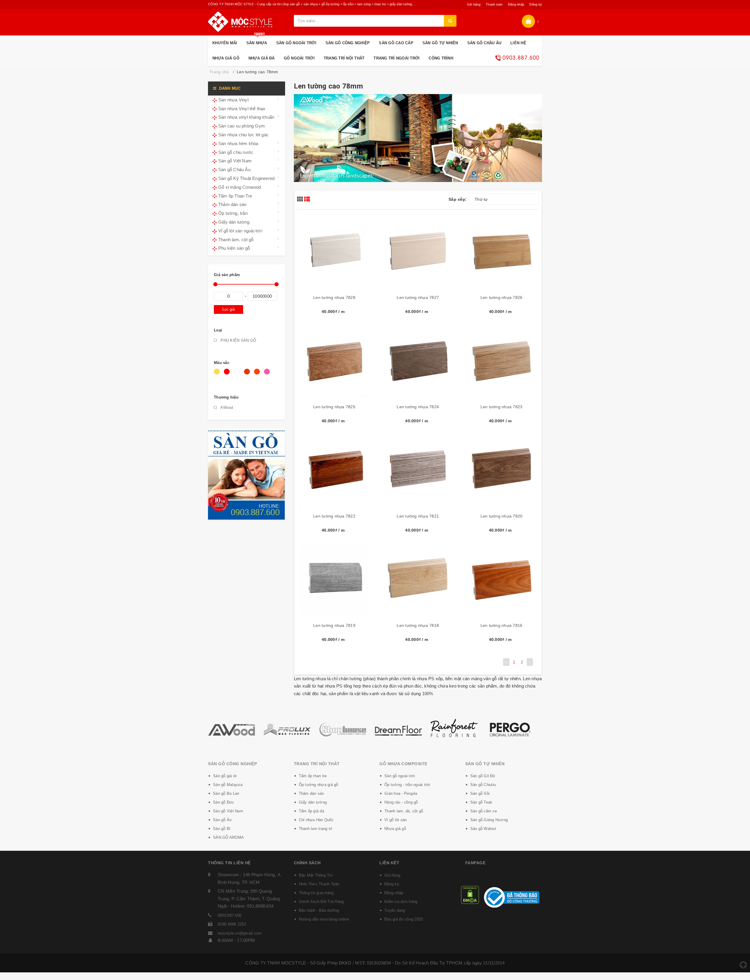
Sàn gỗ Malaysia (228, 784)
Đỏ (227, 374)
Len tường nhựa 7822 (334, 516)
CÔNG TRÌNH (441, 58)
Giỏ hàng (473, 4)
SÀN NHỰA (256, 40)
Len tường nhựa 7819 (334, 625)
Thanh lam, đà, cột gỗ (403, 811)
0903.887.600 (229, 915)
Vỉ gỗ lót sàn (395, 820)
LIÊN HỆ (518, 43)
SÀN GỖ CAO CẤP (396, 43)
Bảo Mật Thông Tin (316, 875)
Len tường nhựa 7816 (501, 625)
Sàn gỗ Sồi (480, 793)
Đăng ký (535, 4)
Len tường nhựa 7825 (334, 406)
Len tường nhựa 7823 (501, 406)
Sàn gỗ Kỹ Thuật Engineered (246, 178)
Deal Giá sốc (517, 57)
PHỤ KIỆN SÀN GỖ (237, 340)
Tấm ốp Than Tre (235, 195)
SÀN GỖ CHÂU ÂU (484, 43)
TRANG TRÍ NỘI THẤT (344, 58)
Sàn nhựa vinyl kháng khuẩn (246, 117)
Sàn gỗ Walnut (483, 828)
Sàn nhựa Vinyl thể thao (241, 108)
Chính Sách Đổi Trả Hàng (321, 901)
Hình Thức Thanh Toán (319, 884)
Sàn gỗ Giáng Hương (489, 820)
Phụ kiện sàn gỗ (234, 248)
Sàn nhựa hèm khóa (238, 143)
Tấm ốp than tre (313, 776)
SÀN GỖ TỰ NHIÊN (440, 43)
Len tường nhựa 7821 (418, 516)
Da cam (258, 374)
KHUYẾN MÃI (224, 43)
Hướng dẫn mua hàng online (324, 919)
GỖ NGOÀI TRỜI (299, 58)
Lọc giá (228, 309)
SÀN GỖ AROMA (228, 837)
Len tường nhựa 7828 (334, 297)
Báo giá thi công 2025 (403, 919)
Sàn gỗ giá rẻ (224, 776)
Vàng (217, 374)
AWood (226, 407)
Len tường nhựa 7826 (501, 297)
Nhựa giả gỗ (395, 828)
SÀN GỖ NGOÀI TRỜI (296, 43)
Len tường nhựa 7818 (418, 625)
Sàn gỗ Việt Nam (235, 160)
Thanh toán (494, 4)
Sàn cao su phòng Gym (241, 125)
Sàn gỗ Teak (481, 802)
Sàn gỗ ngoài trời (399, 776)
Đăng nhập (516, 4)
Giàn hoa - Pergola (400, 793)
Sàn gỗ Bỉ (221, 828)
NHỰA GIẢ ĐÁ (261, 58)
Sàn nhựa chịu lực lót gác (243, 134)
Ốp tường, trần (233, 213)
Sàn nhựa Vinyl (233, 99)
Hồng (268, 374)
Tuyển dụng (394, 910)
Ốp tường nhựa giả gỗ (318, 784)
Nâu (248, 374)
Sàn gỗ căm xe (483, 811)
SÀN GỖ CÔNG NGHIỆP (347, 43)
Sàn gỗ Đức (223, 802)
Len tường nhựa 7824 (418, 406)
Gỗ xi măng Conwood (239, 187)
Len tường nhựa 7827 (418, 297)
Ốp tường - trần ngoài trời (407, 784)
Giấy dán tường (233, 222)
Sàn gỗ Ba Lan (226, 793)
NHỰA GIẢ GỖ (225, 58)
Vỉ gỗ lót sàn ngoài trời (240, 230)
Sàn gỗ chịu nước (235, 152)
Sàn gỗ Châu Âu (234, 169)
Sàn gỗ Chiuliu (483, 784)
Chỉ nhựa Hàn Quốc (316, 820)
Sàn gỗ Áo (222, 820)
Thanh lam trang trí (316, 828)
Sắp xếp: (458, 199)
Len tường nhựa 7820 (501, 516)
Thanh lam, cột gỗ (235, 239)
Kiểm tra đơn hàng (400, 901)
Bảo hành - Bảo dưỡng (319, 910)
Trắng (238, 374)
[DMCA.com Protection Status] (470, 894)
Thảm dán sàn (232, 204)
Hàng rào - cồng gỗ (401, 802)
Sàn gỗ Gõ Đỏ (482, 776)
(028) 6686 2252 (232, 924)
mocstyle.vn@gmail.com (239, 933)
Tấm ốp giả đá (311, 811)
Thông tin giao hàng (316, 893)
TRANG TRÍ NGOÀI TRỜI (397, 58)
